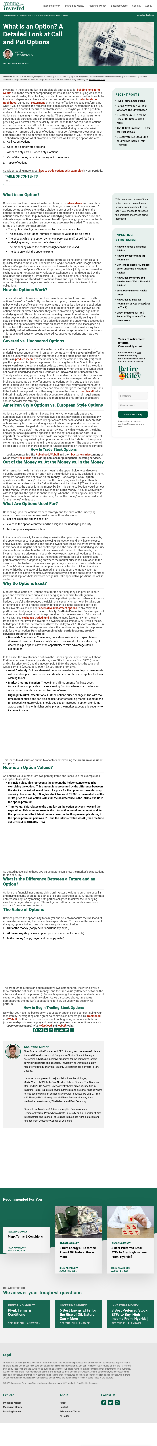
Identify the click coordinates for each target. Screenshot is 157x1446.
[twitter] (110, 1402)
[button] (133, 373)
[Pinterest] (46, 1030)
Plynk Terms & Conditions (131, 100)
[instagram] (117, 1402)
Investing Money (52, 5)
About (148, 5)
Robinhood (42, 454)
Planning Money (97, 5)
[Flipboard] (66, 1030)
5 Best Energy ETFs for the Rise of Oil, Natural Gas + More (131, 119)
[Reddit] (61, 1030)
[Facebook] (35, 1030)
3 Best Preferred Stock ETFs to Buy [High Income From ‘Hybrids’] (132, 141)
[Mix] (51, 1030)
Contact (136, 5)
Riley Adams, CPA (24, 54)
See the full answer (23, 1323)
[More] (72, 1030)
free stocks (24, 457)
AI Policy (64, 1416)
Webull (54, 454)
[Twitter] (40, 1030)
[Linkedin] (56, 1030)
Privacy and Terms (70, 1411)
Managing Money (74, 5)
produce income (25, 359)
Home (5, 15)
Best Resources (119, 5)
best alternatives (81, 454)
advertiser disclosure (97, 80)
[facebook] (103, 1402)
